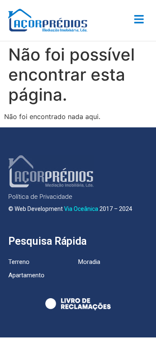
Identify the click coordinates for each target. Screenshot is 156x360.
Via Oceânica (81, 208)
